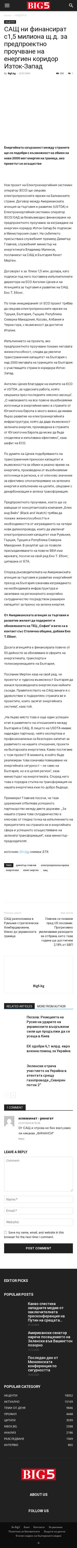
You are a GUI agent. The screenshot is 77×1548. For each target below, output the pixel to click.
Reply (21, 1138)
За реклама (55, 1527)
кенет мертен (31, 870)
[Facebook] (8, 83)
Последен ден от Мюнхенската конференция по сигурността (43, 1364)
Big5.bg (12, 73)
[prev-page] (6, 1095)
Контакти (39, 1527)
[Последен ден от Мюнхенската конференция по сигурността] (14, 1363)
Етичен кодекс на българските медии (38, 1535)
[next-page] (13, 1095)
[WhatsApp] (36, 83)
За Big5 (15, 1527)
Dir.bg (24, 852)
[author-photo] (38, 980)
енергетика (12, 870)
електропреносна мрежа (55, 865)
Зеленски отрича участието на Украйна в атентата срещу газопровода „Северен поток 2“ (47, 1075)
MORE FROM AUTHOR (51, 1006)
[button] (7, 5)
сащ (45, 870)
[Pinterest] (27, 83)
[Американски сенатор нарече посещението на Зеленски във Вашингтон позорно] (14, 1338)
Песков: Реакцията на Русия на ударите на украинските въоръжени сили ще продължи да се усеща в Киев (48, 1026)
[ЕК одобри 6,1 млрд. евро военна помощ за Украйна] (14, 1051)
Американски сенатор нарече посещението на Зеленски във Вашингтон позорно (50, 1339)
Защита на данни (54, 1531)
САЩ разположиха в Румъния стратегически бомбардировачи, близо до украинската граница (21, 927)
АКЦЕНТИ (20, 15)
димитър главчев (26, 865)
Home (7, 15)
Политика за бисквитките (24, 1531)
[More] (46, 83)
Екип (27, 1527)
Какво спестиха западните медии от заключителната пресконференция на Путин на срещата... (46, 1312)
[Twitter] (18, 83)
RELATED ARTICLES (19, 1006)
